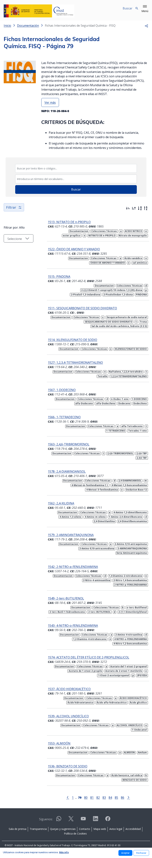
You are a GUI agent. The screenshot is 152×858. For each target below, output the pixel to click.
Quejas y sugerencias (63, 829)
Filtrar (11, 207)
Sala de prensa (17, 829)
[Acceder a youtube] (83, 820)
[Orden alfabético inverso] (145, 208)
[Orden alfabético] (139, 208)
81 (92, 797)
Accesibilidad (133, 829)
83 (104, 797)
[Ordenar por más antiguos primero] (133, 208)
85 (116, 797)
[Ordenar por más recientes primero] (127, 208)
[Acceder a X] (71, 820)
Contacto (84, 829)
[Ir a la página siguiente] (128, 797)
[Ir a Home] (39, 10)
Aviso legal (115, 829)
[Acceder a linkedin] (95, 820)
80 (85, 797)
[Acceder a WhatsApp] (59, 820)
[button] (144, 8)
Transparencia (38, 829)
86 (122, 797)
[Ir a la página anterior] (68, 797)
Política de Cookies (75, 833)
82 (98, 797)
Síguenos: (46, 819)
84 (110, 797)
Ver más (50, 102)
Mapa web (99, 829)
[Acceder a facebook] (108, 820)
